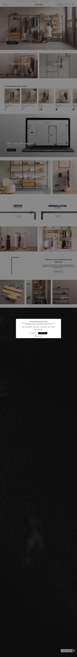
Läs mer (50, 324)
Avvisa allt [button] (33, 333)
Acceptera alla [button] (43, 333)
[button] (38, 336)
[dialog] (38, 328)
